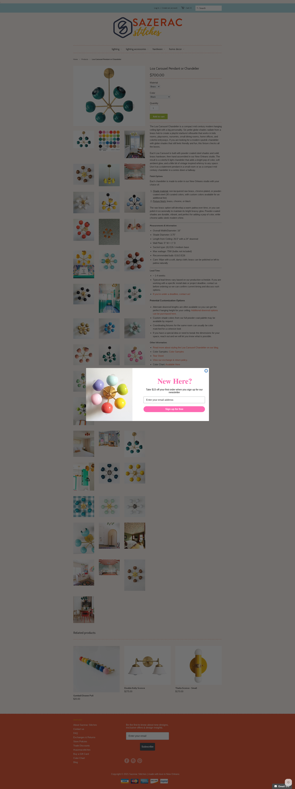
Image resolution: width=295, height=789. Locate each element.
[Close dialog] (206, 370)
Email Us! (283, 786)
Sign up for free (174, 409)
